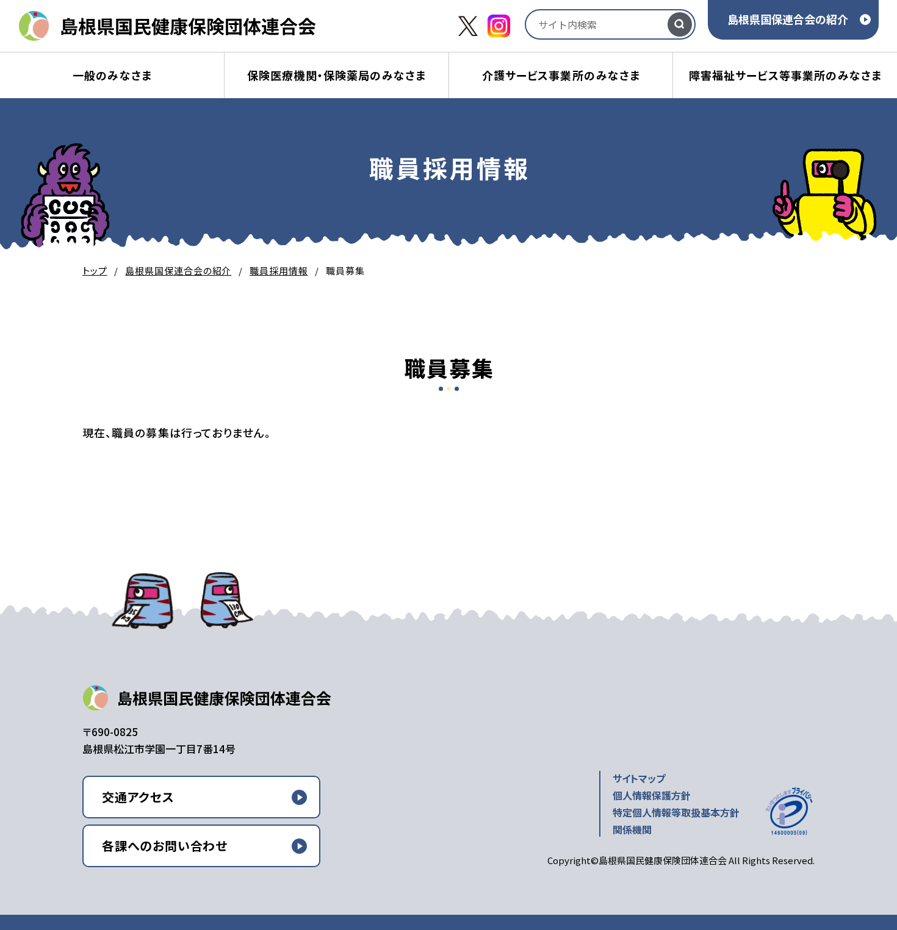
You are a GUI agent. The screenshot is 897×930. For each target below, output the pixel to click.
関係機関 (632, 829)
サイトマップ (639, 778)
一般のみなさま (112, 75)
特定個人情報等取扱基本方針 (676, 812)
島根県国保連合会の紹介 (787, 19)
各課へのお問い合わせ (165, 845)
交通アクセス (138, 797)
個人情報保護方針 (652, 795)
